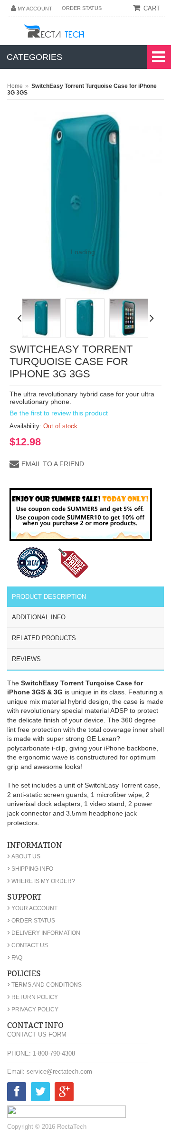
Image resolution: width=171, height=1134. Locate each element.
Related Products (44, 638)
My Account (35, 8)
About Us (23, 856)
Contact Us (27, 945)
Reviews (26, 659)
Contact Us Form (36, 1034)
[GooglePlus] (64, 1093)
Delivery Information (43, 933)
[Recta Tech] (75, 32)
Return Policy (32, 997)
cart (151, 8)
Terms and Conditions (44, 984)
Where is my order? (41, 881)
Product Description (49, 596)
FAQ (14, 957)
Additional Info (39, 617)
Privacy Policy (32, 1009)
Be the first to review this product (59, 413)
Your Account (32, 908)
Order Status (82, 8)
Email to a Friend (52, 464)
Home (15, 86)
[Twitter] (40, 1093)
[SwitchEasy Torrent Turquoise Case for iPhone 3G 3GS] (41, 317)
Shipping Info (30, 868)
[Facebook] (16, 1093)
